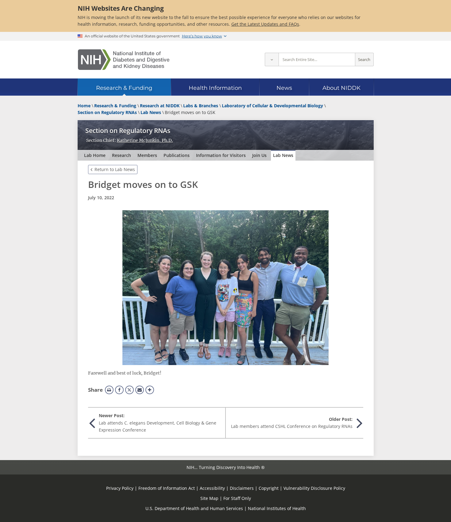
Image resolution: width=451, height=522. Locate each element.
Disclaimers (242, 488)
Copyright (269, 488)
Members (147, 155)
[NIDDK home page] (124, 59)
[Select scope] (272, 60)
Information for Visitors (221, 155)
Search (364, 59)
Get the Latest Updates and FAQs (265, 24)
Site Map (209, 498)
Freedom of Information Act (166, 488)
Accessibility (212, 488)
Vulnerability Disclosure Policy (314, 488)
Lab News (283, 155)
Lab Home (95, 155)
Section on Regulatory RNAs (127, 130)
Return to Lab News (114, 169)
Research (121, 155)
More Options (149, 390)
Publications (177, 155)
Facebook (119, 390)
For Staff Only (237, 498)
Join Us (259, 155)
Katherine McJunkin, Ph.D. (145, 140)
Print (109, 390)
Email (139, 390)
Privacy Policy (119, 488)
